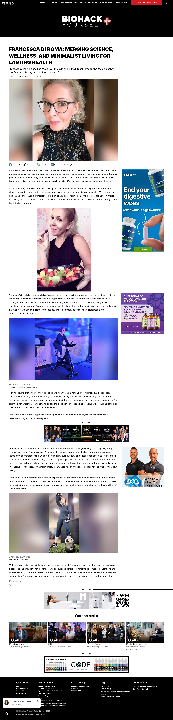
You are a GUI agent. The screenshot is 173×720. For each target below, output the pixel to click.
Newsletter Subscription (76, 689)
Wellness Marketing (46, 688)
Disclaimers (16, 583)
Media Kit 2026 (22, 693)
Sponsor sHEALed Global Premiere (51, 691)
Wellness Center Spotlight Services (52, 703)
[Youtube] (142, 689)
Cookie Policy (106, 689)
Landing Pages (44, 696)
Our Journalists (22, 688)
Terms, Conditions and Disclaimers (115, 691)
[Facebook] (147, 689)
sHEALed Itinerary (45, 693)
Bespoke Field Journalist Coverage (51, 705)
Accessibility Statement (110, 697)
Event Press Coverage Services (50, 701)
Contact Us (20, 691)
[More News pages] (46, 2)
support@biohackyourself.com (145, 686)
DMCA (103, 694)
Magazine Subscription (80, 686)
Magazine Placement (46, 686)
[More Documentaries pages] (76, 2)
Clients (41, 698)
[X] (138, 689)
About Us (19, 686)
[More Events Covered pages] (96, 2)
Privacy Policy (106, 686)
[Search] (165, 2)
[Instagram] (134, 689)
